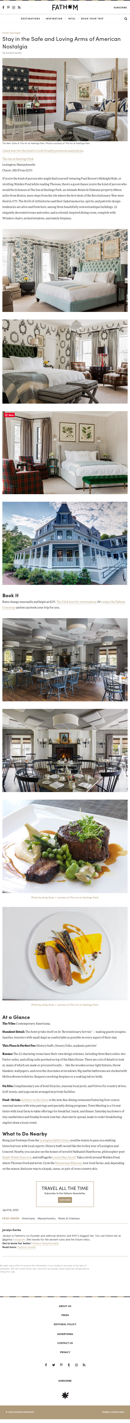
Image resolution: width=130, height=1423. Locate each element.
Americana (28, 1218)
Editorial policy (65, 1324)
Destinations (30, 18)
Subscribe (120, 7)
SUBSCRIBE (65, 1199)
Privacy (65, 1352)
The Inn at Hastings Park (18, 159)
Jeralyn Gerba (14, 53)
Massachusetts (46, 1218)
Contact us (65, 1343)
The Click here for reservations (76, 602)
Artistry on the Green (35, 1100)
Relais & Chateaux (69, 1218)
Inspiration (54, 18)
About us (65, 1306)
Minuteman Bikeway (68, 1163)
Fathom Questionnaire (45, 1243)
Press (65, 1315)
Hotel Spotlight (11, 32)
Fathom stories (27, 1247)
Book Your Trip (92, 18)
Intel (72, 18)
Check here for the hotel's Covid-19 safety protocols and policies (42, 151)
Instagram (19, 1239)
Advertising (65, 1334)
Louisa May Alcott (63, 1157)
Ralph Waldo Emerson (16, 1157)
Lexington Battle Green (54, 1140)
